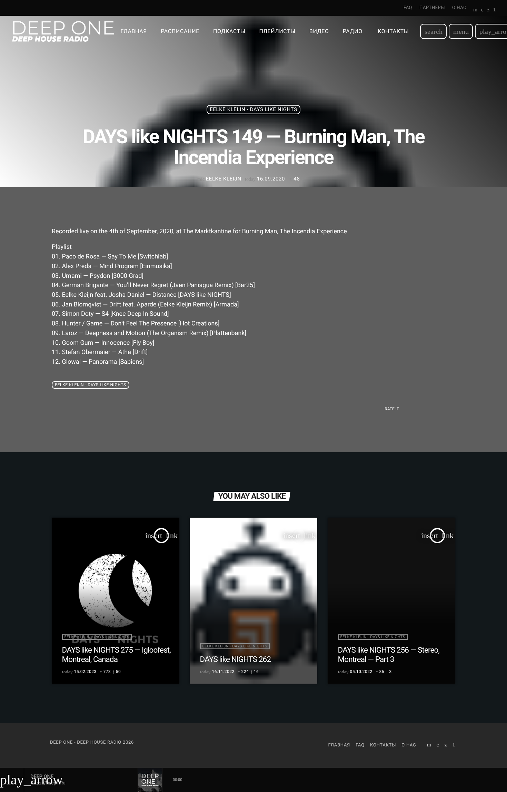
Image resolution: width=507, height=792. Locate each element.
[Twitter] (488, 10)
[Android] (494, 10)
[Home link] (63, 31)
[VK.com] (482, 10)
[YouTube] (475, 10)
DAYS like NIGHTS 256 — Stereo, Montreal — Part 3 (388, 655)
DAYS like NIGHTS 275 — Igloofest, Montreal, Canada (116, 655)
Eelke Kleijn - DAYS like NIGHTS (253, 109)
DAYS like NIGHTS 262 (235, 659)
